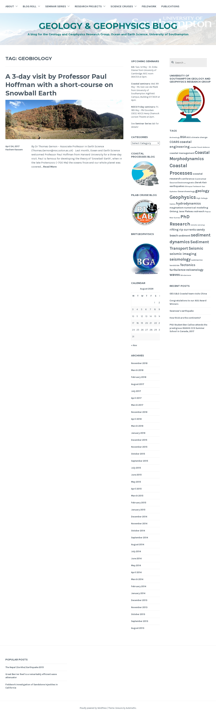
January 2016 (138, 433)
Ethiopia (188, 186)
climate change (199, 137)
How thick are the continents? (185, 318)
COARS (174, 142)
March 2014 (137, 579)
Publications (170, 6)
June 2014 (136, 558)
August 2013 (137, 628)
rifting (174, 229)
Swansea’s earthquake (182, 311)
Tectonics (187, 265)
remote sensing (198, 225)
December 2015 (139, 440)
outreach (199, 211)
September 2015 (139, 461)
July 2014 (136, 551)
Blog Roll (29, 6)
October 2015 (138, 454)
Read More (50, 167)
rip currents (187, 229)
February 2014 (138, 586)
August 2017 (137, 384)
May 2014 (136, 565)
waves (175, 275)
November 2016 (139, 412)
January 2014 (138, 593)
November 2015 (139, 447)
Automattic (131, 708)
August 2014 (137, 544)
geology (202, 191)
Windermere (185, 275)
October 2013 (138, 614)
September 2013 (139, 621)
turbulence (178, 269)
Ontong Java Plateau (182, 211)
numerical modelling (196, 207)
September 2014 (139, 537)
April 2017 (136, 398)
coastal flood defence (200, 147)
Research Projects (88, 6)
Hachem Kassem (14, 149)
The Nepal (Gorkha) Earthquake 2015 (24, 667)
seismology (180, 259)
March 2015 (137, 495)
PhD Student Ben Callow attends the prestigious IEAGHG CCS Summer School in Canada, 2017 (188, 328)
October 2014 (138, 530)
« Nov (134, 345)
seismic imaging (183, 254)
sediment (184, 235)
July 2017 (136, 391)
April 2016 (136, 419)
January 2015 (138, 509)
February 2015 (138, 502)
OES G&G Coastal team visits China (188, 293)
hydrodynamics (188, 203)
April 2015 (136, 488)
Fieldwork (149, 6)
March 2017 (137, 405)
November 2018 (139, 363)
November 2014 (139, 523)
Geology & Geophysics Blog (108, 26)
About (9, 6)
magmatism (177, 207)
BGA (183, 137)
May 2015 (136, 482)
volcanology (194, 269)
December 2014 (139, 516)
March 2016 (137, 426)
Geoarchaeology (186, 191)
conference (187, 178)
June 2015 (136, 474)
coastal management (182, 153)
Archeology (175, 137)
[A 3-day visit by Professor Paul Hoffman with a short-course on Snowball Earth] (64, 138)
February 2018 (138, 377)
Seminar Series (55, 6)
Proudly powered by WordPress (93, 708)
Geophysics (183, 197)
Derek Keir (201, 182)
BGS (188, 137)
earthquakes (177, 186)
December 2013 (139, 600)
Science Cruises (122, 6)
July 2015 (136, 468)
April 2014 (136, 572)
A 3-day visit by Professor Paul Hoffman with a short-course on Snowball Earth (59, 84)
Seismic (195, 248)
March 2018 (137, 370)
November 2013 (139, 607)
